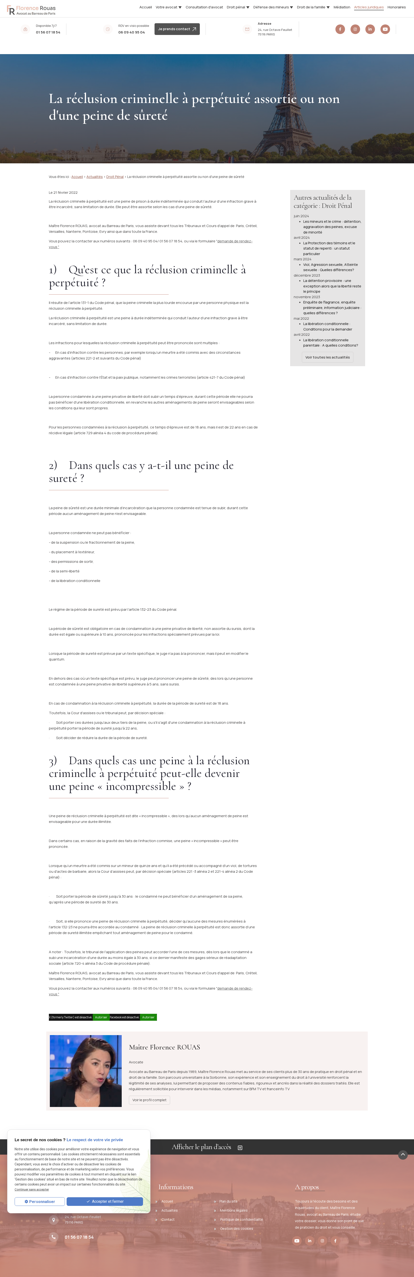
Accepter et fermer (107, 1201)
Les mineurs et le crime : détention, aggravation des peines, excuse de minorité (332, 227)
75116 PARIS (275, 32)
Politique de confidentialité (241, 1219)
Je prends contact (175, 28)
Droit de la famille (311, 7)
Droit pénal (236, 7)
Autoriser (101, 1017)
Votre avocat (166, 7)
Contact (168, 1219)
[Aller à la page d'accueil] (31, 8)
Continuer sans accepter (32, 1189)
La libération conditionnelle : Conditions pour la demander (327, 326)
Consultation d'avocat (204, 7)
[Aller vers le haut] (403, 1155)
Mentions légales (233, 1210)
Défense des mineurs (271, 7)
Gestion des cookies (236, 1228)
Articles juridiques (369, 7)
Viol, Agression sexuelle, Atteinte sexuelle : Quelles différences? (330, 267)
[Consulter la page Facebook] (340, 29)
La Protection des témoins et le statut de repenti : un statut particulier (329, 248)
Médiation (342, 7)
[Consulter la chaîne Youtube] (385, 29)
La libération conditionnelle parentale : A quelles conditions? (330, 342)
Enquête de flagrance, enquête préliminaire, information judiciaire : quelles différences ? (332, 307)
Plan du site (228, 1201)
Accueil (145, 7)
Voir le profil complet (149, 1099)
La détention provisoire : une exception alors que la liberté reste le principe (332, 286)
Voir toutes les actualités (327, 357)
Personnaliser (42, 1201)
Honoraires (397, 7)
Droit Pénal (115, 176)
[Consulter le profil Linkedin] (370, 29)
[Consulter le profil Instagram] (355, 29)
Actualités (94, 176)
